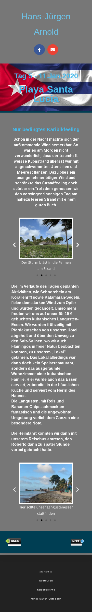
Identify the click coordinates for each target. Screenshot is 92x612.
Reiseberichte (46, 589)
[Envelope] (52, 49)
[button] (37, 275)
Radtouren (46, 580)
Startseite (46, 571)
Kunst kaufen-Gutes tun (46, 598)
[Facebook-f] (39, 49)
